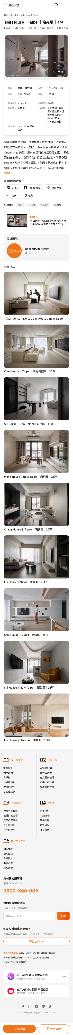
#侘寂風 (32, 204)
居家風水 (44, 810)
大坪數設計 (9, 825)
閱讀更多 (8, 173)
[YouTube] (36, 1006)
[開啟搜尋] (56, 5)
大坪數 (7, 777)
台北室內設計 (47, 777)
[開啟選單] (66, 5)
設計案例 (14, 15)
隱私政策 (8, 867)
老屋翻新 (8, 772)
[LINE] (43, 1006)
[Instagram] (29, 1006)
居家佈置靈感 (10, 820)
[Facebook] (23, 1006)
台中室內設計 (47, 782)
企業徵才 (8, 858)
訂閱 (63, 916)
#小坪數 (44, 204)
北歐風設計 (9, 782)
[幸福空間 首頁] (11, 5)
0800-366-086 (20, 890)
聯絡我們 (8, 863)
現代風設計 (9, 787)
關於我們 (8, 848)
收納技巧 (44, 815)
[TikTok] (50, 1006)
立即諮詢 (19, 1029)
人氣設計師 (46, 768)
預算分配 (44, 825)
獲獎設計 (8, 768)
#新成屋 (57, 204)
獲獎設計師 (46, 772)
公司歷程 (8, 853)
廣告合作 (34, 941)
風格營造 (44, 820)
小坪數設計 (9, 829)
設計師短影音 (10, 815)
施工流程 (44, 829)
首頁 (6, 15)
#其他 (20, 204)
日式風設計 (9, 791)
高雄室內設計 (47, 787)
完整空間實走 (10, 810)
